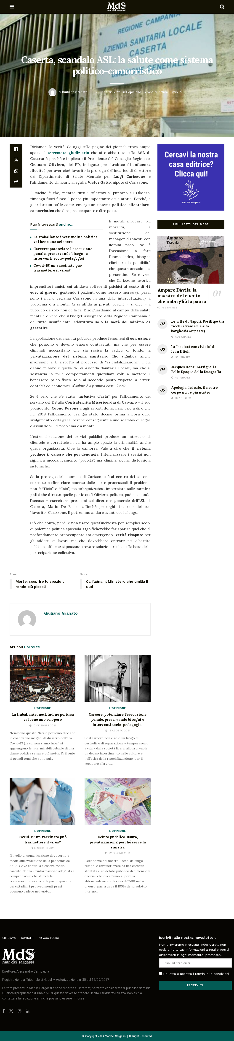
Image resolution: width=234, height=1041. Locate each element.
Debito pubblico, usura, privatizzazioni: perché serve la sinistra (118, 842)
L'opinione (133, 92)
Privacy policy (48, 937)
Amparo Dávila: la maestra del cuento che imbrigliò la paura (181, 295)
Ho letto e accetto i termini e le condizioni (196, 974)
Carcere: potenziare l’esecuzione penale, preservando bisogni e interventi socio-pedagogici (62, 254)
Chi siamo (9, 937)
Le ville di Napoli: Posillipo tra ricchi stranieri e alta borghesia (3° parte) (197, 326)
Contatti (27, 937)
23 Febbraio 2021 (108, 92)
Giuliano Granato (74, 92)
